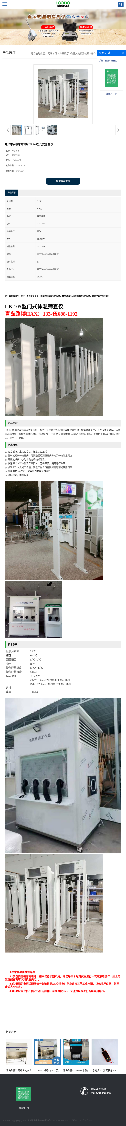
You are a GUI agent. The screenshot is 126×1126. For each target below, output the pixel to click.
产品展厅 (64, 53)
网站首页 (52, 53)
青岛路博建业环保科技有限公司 (41, 1120)
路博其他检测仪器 (80, 53)
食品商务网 (87, 1120)
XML (58, 1120)
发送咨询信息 (63, 181)
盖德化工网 (76, 1120)
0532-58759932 (101, 1093)
